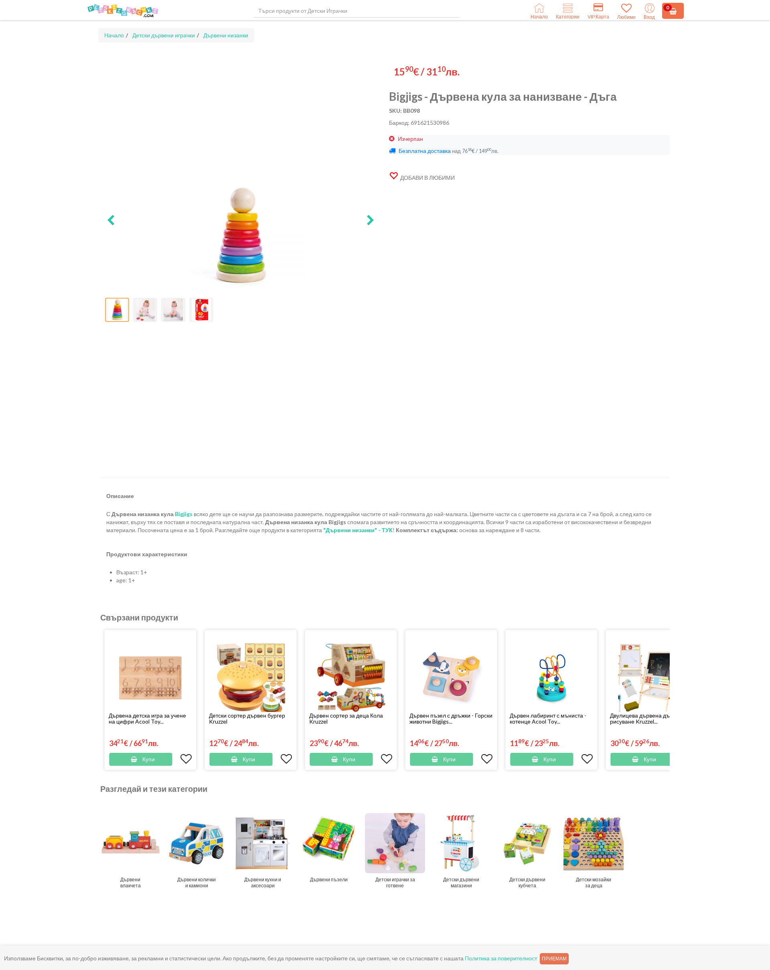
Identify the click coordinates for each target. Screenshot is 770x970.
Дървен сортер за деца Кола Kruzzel (346, 718)
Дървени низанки (225, 35)
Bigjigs (183, 513)
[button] (110, 221)
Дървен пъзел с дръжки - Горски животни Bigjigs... (450, 718)
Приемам (554, 959)
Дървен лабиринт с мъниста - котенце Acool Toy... (548, 718)
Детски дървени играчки (163, 35)
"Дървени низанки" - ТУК (358, 530)
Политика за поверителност (501, 958)
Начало (114, 35)
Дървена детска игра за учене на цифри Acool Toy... (147, 718)
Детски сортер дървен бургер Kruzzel (247, 718)
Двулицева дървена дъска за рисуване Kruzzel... (647, 718)
